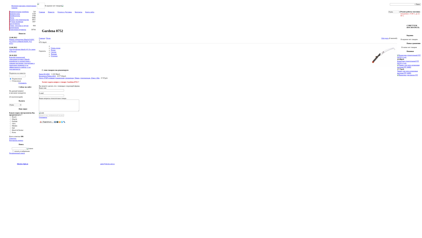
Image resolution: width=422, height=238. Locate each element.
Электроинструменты (18, 30)
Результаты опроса (16, 140)
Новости (51, 12)
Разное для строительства (19, 20)
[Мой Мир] (57, 122)
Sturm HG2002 (44, 74)
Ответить (12, 138)
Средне (53, 52)
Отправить (22, 83)
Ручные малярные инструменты (16, 23)
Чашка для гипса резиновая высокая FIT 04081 (407, 72)
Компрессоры (15, 14)
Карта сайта (89, 12)
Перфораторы (15, 16)
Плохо (53, 50)
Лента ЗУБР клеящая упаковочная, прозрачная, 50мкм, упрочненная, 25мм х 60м (69, 78)
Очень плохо (55, 48)
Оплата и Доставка (64, 12)
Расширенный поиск (17, 153)
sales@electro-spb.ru (107, 164)
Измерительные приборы (19, 12)
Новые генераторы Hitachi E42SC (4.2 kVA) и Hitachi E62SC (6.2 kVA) (21, 41)
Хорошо (54, 54)
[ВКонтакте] (55, 122)
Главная (42, 12)
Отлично (54, 56)
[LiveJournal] (64, 122)
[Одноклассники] (60, 122)
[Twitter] (62, 122)
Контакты (78, 12)
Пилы (12, 18)
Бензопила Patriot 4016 (47, 76)
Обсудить (384, 38)
